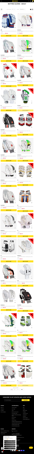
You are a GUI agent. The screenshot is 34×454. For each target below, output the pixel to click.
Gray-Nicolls (2, 55)
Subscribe (26, 400)
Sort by (18, 9)
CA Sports (19, 105)
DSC (18, 280)
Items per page (9, 9)
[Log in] (30, 1)
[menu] (1, 1)
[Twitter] (18, 445)
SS (17, 129)
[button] (28, 1)
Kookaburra (19, 55)
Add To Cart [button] (8, 35)
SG (1, 105)
